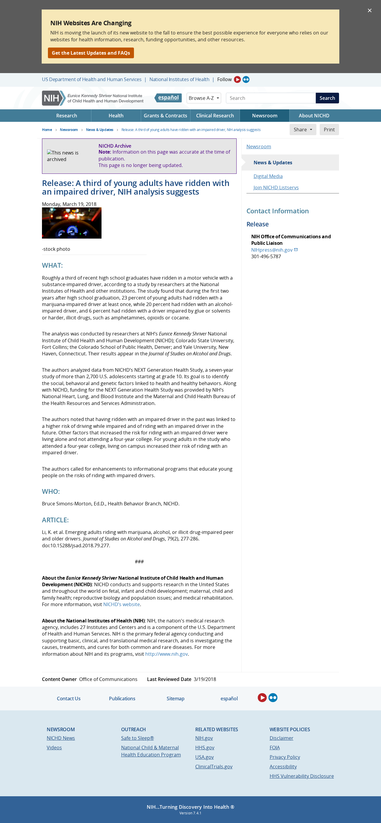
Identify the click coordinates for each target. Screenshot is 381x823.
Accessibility (283, 766)
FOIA (275, 747)
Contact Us (68, 698)
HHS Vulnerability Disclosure (302, 776)
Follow (224, 79)
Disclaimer (281, 738)
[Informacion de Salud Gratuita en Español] (168, 98)
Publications (122, 698)
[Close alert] (370, 10)
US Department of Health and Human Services (92, 79)
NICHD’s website (121, 604)
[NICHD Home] (93, 98)
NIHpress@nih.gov (272, 250)
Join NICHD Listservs (276, 187)
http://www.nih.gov (166, 654)
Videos (54, 747)
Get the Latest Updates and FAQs (91, 53)
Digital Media (268, 176)
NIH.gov (204, 738)
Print (329, 129)
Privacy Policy (285, 757)
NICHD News (61, 738)
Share (300, 129)
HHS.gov (204, 747)
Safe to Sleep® (137, 738)
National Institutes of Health (179, 79)
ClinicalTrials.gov (213, 766)
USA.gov (204, 757)
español (229, 698)
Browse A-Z (201, 98)
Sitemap (175, 698)
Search (327, 98)
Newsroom (258, 146)
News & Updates (273, 162)
